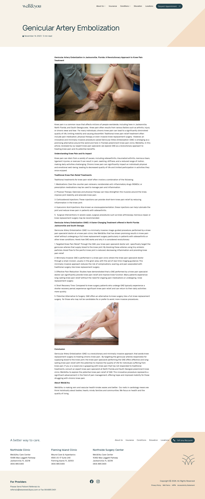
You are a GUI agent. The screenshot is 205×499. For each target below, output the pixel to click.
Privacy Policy (156, 485)
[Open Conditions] (129, 6)
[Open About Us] (104, 6)
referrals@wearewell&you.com (24, 490)
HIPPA (174, 485)
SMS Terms (166, 485)
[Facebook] (92, 481)
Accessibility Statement (186, 485)
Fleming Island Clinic (64, 450)
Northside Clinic (20, 450)
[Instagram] (98, 481)
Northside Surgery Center (108, 450)
